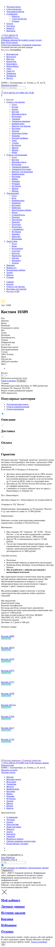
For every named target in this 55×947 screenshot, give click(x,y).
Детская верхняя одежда (17, 404)
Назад (14, 104)
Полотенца (17, 227)
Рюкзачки (16, 260)
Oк (3, 945)
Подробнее (6, 638)
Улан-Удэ (10, 71)
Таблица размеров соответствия (21, 841)
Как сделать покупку (15, 850)
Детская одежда (13, 7)
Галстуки (16, 251)
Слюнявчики (17, 229)
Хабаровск (11, 73)
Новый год (11, 268)
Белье (14, 246)
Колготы (16, 253)
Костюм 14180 (7, 693)
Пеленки (16, 217)
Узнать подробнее (39, 942)
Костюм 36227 (7, 728)
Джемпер (16, 119)
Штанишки (17, 239)
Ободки (15, 258)
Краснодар (11, 61)
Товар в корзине (8, 381)
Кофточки (16, 208)
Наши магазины (13, 827)
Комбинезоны (18, 124)
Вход (3, 42)
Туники (15, 143)
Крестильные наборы (21, 210)
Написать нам (7, 765)
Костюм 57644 (7, 716)
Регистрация (12, 42)
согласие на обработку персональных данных (28, 868)
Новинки (10, 265)
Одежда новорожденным (17, 407)
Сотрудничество (13, 9)
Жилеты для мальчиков (22, 172)
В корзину (21, 381)
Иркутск (10, 59)
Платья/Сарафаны (20, 138)
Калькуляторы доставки (17, 843)
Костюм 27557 (7, 682)
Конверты (16, 203)
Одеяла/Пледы (18, 215)
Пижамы (16, 136)
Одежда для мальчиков (16, 155)
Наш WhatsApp (8, 857)
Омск (8, 68)
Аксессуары (11, 241)
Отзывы (15, 21)
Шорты (15, 148)
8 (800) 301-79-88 (26, 93)
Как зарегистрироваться (17, 848)
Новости (16, 16)
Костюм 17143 (7, 739)
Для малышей (12, 193)
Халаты (15, 263)
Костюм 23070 (7, 670)
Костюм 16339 (7, 659)
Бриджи (15, 112)
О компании (12, 14)
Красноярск (11, 64)
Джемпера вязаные (20, 167)
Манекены (16, 256)
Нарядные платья (20, 133)
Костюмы (16, 128)
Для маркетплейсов (15, 11)
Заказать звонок (41, 763)
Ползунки (16, 224)
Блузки (15, 107)
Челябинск (11, 76)
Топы (14, 140)
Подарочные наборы (15, 270)
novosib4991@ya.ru (9, 38)
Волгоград (11, 56)
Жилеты (10, 786)
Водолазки (16, 116)
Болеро (15, 109)
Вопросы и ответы (14, 839)
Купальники (17, 248)
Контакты (10, 31)
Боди (14, 198)
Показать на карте (9, 85)
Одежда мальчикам (15, 409)
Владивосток (12, 54)
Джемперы (11, 784)
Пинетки (16, 222)
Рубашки (16, 184)
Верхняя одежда (19, 114)
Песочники (17, 220)
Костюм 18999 (7, 636)
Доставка (10, 26)
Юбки (14, 152)
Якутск (9, 78)
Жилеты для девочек (21, 126)
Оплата (9, 23)
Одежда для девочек (15, 102)
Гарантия (10, 836)
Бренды (9, 275)
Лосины (15, 131)
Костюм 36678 (7, 647)
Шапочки (16, 236)
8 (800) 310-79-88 (26, 763)
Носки (15, 212)
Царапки (16, 234)
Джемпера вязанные (21, 121)
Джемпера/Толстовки (21, 169)
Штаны (15, 150)
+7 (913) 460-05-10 (9, 35)
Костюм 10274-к (8, 705)
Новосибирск (12, 66)
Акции (9, 272)
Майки (15, 179)
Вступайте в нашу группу (30, 40)
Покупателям (12, 824)
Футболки (16, 145)
